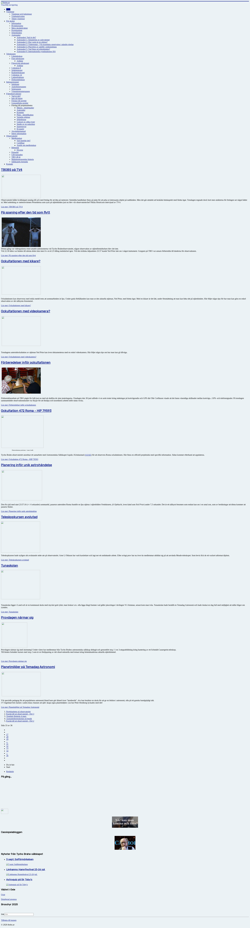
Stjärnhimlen (16, 33)
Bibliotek (15, 148)
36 (7, 756)
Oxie (3, 894)
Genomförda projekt (19, 103)
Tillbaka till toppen (8, 920)
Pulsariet (14, 152)
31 (7, 744)
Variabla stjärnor (23, 117)
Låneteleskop (16, 56)
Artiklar (20, 61)
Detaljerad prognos (9, 899)
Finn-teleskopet (17, 58)
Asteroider (21, 110)
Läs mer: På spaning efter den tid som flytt (18, 255)
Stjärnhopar (21, 119)
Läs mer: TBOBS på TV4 (12, 207)
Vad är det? (16, 96)
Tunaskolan (9, 565)
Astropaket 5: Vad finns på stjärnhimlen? (33, 49)
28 (7, 737)
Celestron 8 (16, 68)
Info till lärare (17, 98)
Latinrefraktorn (17, 77)
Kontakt (9, 164)
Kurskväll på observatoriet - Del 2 (20, 721)
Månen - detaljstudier (25, 108)
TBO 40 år (15, 157)
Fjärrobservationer (13, 94)
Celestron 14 (16, 75)
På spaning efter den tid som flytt (25, 212)
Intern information (18, 133)
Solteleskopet (16, 70)
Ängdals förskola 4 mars (16, 716)
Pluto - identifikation (25, 115)
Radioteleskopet (18, 73)
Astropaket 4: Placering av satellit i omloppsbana (37, 47)
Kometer (20, 112)
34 (7, 751)
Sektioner (15, 84)
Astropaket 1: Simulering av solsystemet (33, 40)
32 (7, 746)
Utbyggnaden (17, 155)
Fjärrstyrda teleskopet (20, 63)
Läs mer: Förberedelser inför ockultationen (18, 405)
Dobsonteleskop (18, 80)
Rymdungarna (17, 26)
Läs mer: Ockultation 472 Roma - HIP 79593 (19, 459)
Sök (2, 914)
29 (7, 739)
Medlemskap (16, 138)
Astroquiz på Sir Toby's (19, 879)
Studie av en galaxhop (26, 124)
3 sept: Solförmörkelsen (19, 859)
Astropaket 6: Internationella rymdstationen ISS (36, 51)
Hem (8, 9)
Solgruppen (16, 89)
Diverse (20, 150)
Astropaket (15, 35)
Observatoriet (11, 136)
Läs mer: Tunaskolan (9, 612)
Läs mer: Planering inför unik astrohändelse (19, 511)
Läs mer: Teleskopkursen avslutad (15, 560)
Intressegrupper (12, 82)
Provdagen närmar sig (17, 617)
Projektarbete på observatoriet (18, 711)
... (7, 741)
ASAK (88, 455)
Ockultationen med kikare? (20, 261)
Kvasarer (20, 129)
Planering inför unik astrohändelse (26, 465)
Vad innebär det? (23, 140)
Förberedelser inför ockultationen (26, 362)
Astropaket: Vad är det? (26, 37)
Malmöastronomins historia (22, 159)
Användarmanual (18, 131)
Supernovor (21, 126)
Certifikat (20, 143)
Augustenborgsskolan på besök (19, 719)
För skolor (10, 21)
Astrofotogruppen (18, 87)
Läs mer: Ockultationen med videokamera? (18, 357)
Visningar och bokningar (21, 14)
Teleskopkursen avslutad (19, 517)
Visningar (10, 12)
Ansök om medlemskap (26, 145)
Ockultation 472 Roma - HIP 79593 (26, 410)
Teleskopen (11, 54)
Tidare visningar (18, 19)
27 (7, 734)
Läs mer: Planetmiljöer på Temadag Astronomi (20, 707)
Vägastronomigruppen (20, 91)
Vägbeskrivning (18, 16)
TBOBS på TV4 (11, 170)
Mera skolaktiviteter (19, 28)
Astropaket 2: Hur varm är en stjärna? (32, 42)
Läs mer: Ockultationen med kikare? (16, 305)
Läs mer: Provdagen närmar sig (14, 661)
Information (16, 23)
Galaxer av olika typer (26, 122)
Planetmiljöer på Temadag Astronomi (28, 667)
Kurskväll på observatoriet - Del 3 (20, 714)
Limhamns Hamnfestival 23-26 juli (25, 869)
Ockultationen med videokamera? (25, 311)
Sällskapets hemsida (19, 162)
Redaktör (10, 771)
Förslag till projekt (18, 101)
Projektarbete (16, 30)
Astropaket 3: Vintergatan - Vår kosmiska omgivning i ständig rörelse (45, 44)
